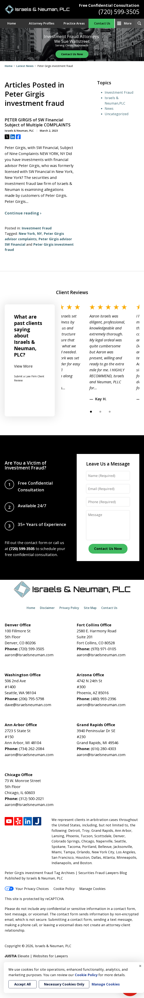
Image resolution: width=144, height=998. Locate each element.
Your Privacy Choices (32, 888)
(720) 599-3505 (119, 12)
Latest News (25, 66)
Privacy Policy (69, 608)
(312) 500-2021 (31, 798)
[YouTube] (9, 821)
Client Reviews (72, 292)
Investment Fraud (37, 228)
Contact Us (102, 23)
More (128, 23)
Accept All (22, 984)
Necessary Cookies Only (64, 984)
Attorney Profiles (41, 23)
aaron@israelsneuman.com (29, 654)
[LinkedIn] (27, 821)
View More (23, 366)
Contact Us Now (72, 54)
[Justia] (37, 821)
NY (39, 233)
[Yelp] (18, 821)
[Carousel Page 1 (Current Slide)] (91, 411)
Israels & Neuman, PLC (53, 946)
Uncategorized (116, 114)
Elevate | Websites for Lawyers (36, 956)
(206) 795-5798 (31, 698)
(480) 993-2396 (103, 698)
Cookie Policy (64, 888)
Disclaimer (47, 608)
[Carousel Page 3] (109, 411)
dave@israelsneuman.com (28, 704)
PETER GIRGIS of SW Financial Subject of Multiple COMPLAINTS (37, 122)
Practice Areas (74, 23)
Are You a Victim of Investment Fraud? (25, 465)
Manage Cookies (92, 888)
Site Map (90, 608)
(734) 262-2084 (31, 748)
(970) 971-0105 (103, 648)
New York (27, 233)
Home (11, 23)
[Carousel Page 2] (100, 411)
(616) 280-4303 (103, 748)
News (109, 108)
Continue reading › (23, 213)
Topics (104, 82)
